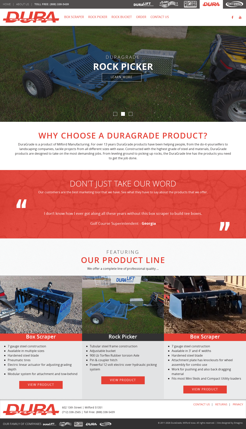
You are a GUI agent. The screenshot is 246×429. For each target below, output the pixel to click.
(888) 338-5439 (59, 4)
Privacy (238, 404)
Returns (221, 404)
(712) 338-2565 (71, 412)
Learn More (122, 77)
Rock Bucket (121, 17)
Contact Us (159, 17)
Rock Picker (97, 17)
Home (7, 4)
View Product (41, 385)
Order (141, 17)
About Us (22, 4)
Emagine (238, 422)
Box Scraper (74, 17)
